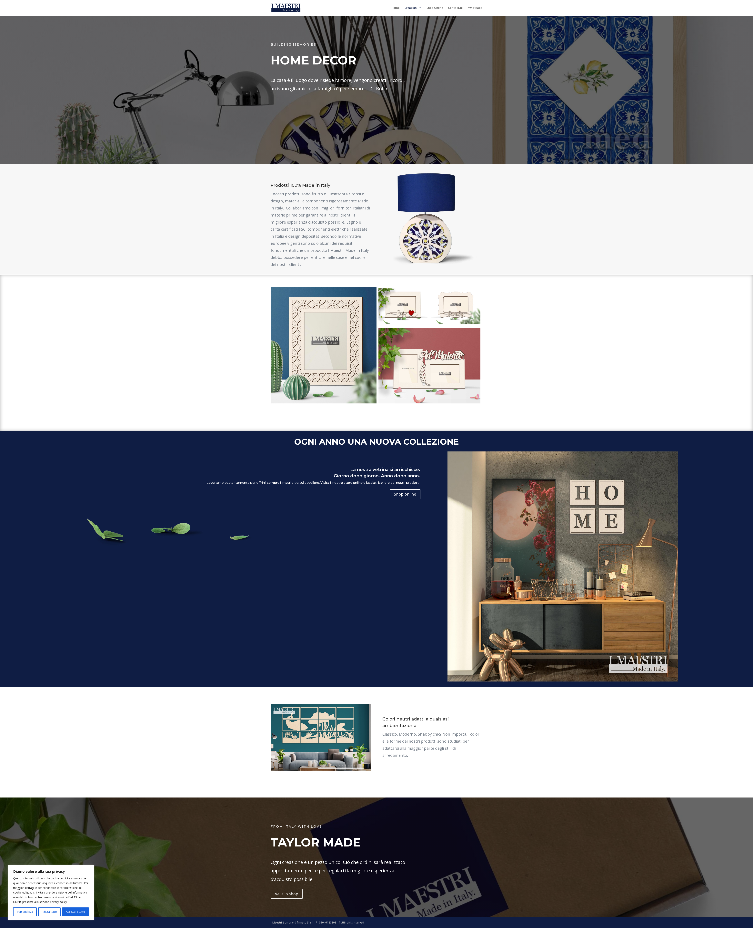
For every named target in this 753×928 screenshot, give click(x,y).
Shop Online (435, 8)
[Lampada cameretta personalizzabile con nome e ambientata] (321, 737)
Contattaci (455, 8)
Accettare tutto (75, 912)
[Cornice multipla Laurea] (402, 306)
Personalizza (25, 912)
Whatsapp (475, 8)
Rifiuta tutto (49, 912)
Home (395, 8)
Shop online (405, 494)
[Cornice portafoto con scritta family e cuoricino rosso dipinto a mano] (455, 306)
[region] (51, 892)
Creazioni (411, 8)
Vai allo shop (286, 893)
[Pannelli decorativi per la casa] (562, 566)
